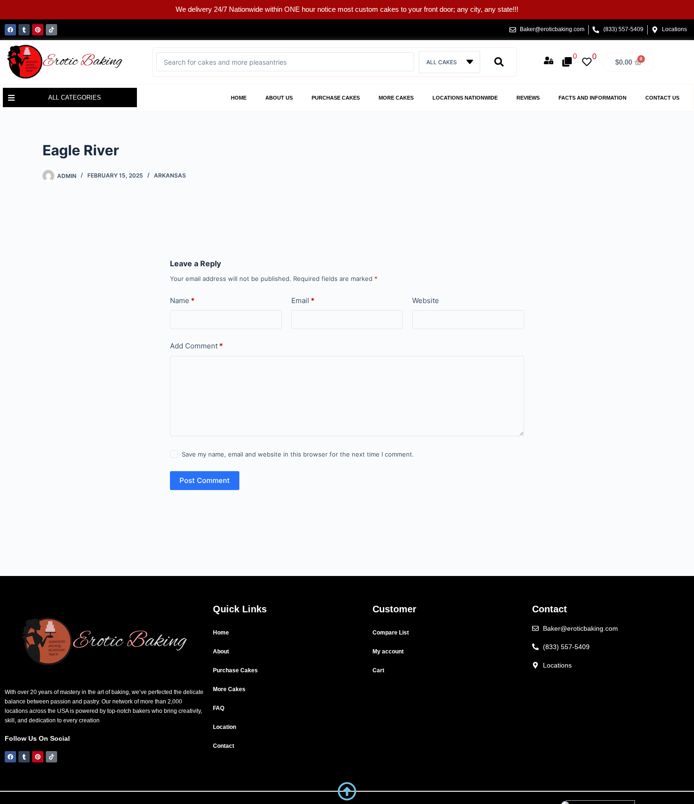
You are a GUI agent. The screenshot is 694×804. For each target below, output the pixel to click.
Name (182, 300)
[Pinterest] (37, 29)
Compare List (390, 632)
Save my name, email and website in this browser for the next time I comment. (298, 454)
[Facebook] (10, 29)
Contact (223, 746)
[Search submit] (499, 61)
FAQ (218, 708)
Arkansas (170, 175)
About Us (279, 98)
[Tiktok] (51, 29)
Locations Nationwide (465, 98)
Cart (378, 670)
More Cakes (396, 98)
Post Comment (204, 480)
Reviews (528, 98)
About (221, 651)
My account (388, 651)
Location (224, 727)
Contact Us (662, 98)
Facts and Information (592, 98)
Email (302, 300)
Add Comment (196, 345)
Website (425, 300)
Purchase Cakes (336, 98)
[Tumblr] (24, 29)
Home (238, 98)
